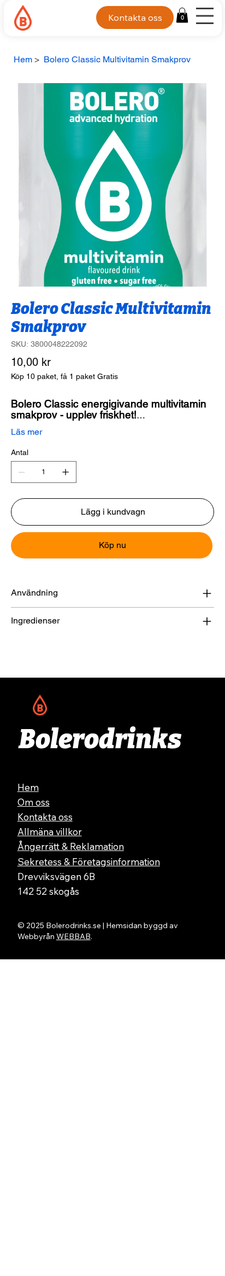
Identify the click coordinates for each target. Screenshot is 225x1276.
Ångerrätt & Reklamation (70, 846)
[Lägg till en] (65, 472)
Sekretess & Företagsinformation (88, 861)
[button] (182, 15)
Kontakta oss (45, 817)
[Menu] (205, 16)
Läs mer (26, 432)
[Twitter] (36, 657)
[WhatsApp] (13, 657)
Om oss (33, 802)
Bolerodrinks (100, 739)
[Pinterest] (29, 657)
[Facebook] (21, 657)
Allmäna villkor (49, 831)
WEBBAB (73, 936)
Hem (28, 787)
